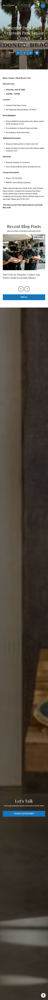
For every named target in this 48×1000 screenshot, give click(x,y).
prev (21, 289)
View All (24, 297)
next (27, 289)
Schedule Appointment (24, 813)
